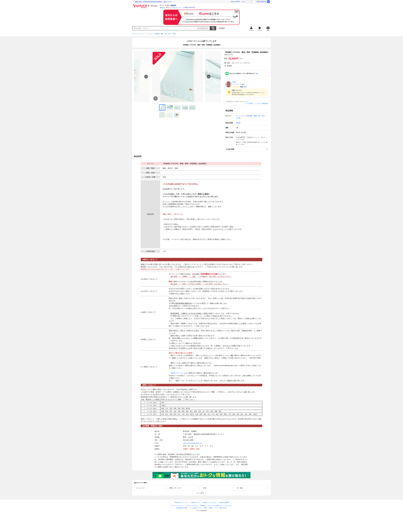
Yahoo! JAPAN (235, 1)
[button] (246, 149)
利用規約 (202, 505)
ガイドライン (228, 505)
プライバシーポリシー (177, 505)
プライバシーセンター (192, 505)
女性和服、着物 (158, 33)
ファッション (149, 33)
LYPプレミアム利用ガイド (214, 505)
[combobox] (165, 28)
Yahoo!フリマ (195, 502)
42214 (245, 87)
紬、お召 (167, 33)
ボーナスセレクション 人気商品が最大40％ (181, 7)
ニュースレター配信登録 (261, 103)
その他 (173, 33)
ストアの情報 (249, 103)
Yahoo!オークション (181, 502)
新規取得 (173, 5)
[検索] (268, 1)
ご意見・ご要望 (207, 508)
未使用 (238, 123)
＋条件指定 (221, 28)
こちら (246, 101)
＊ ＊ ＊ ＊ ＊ (236, 84)
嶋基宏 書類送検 (261, 1)
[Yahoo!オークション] (145, 5)
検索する (213, 28)
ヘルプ (243, 1)
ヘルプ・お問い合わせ (220, 508)
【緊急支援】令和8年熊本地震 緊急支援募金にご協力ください (153, 2)
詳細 (256, 73)
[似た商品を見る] (155, 98)
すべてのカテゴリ (203, 28)
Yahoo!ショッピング (209, 502)
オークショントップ (138, 33)
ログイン (162, 7)
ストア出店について (195, 508)
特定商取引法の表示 (182, 508)
